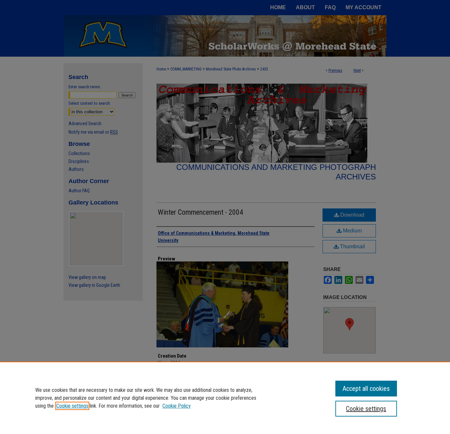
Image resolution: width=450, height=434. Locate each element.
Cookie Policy (176, 406)
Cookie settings (72, 406)
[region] (225, 398)
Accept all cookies (366, 389)
